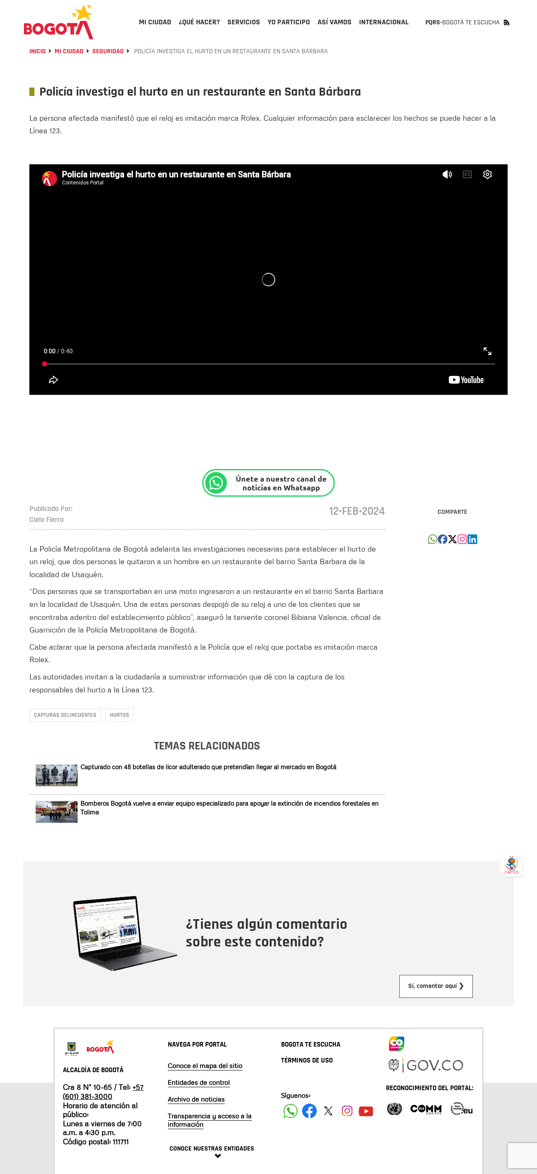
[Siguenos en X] (328, 1111)
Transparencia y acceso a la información (210, 1120)
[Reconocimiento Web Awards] (461, 1108)
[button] (433, 541)
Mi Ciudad (69, 51)
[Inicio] (58, 22)
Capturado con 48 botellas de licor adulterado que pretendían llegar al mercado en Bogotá (208, 766)
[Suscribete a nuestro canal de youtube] (366, 1111)
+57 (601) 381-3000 (103, 1091)
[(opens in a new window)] (462, 541)
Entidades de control (199, 1082)
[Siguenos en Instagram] (347, 1111)
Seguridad (108, 51)
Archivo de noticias (196, 1099)
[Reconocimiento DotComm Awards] (426, 1108)
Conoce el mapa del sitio (205, 1065)
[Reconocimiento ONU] (394, 1108)
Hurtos (119, 715)
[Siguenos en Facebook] (290, 1111)
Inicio (37, 51)
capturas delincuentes (65, 715)
